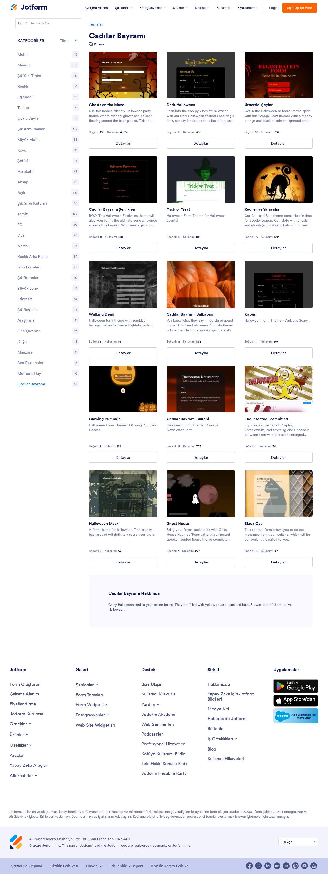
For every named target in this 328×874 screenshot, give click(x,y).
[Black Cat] (279, 493)
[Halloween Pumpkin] (201, 284)
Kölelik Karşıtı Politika (169, 865)
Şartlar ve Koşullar (26, 865)
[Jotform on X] (258, 865)
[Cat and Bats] (279, 179)
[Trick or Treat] (201, 179)
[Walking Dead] (123, 284)
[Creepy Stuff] (279, 75)
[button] (48, 40)
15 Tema (99, 44)
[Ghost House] (201, 493)
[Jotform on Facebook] (249, 865)
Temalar (96, 24)
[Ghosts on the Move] (123, 75)
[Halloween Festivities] (123, 179)
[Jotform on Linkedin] (267, 865)
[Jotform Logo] (29, 7)
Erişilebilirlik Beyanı (126, 865)
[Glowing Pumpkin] (123, 389)
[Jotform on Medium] (277, 865)
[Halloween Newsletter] (201, 389)
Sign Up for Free (299, 8)
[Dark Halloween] (201, 75)
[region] (48, 213)
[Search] (19, 23)
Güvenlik (93, 865)
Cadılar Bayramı (117, 36)
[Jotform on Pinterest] (295, 865)
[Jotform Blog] (286, 865)
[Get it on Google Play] (295, 686)
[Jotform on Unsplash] (313, 865)
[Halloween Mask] (123, 493)
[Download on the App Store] (295, 701)
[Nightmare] (279, 284)
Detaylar (123, 143)
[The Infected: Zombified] (279, 389)
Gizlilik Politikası (64, 865)
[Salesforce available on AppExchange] (295, 715)
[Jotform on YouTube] (304, 865)
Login (273, 8)
